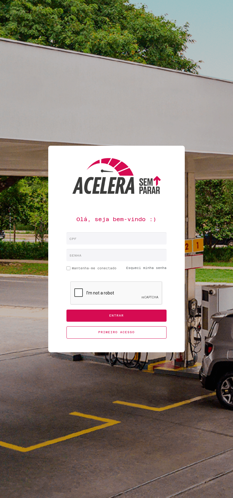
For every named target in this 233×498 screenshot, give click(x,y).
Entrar (116, 315)
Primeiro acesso (116, 332)
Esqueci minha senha (146, 268)
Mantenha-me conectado (91, 269)
